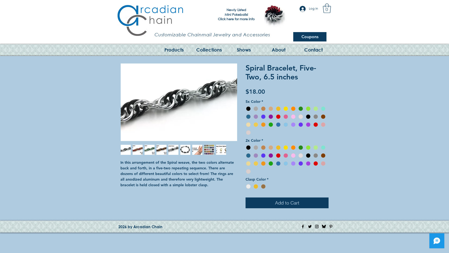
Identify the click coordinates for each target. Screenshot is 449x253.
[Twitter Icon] (310, 226)
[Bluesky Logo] (324, 226)
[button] (327, 8)
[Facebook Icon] (303, 226)
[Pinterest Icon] (331, 226)
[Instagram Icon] (317, 226)
